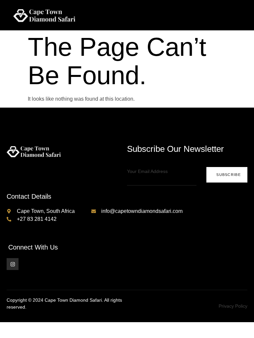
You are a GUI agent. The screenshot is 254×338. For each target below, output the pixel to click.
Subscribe (228, 175)
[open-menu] (243, 15)
